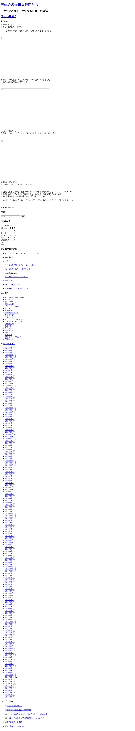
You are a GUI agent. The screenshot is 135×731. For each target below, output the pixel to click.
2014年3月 (9, 666)
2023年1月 (9, 432)
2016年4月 (9, 611)
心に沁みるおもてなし (13, 284)
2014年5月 (9, 661)
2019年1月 (9, 538)
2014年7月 (9, 657)
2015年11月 (9, 622)
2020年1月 (9, 511)
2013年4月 (9, 690)
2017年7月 (9, 578)
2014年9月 (9, 653)
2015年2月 (9, 642)
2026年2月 (9, 350)
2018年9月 (9, 547)
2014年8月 (9, 655)
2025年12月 (9, 355)
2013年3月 (9, 692)
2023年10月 (9, 412)
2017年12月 (9, 567)
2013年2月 (9, 695)
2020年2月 (9, 509)
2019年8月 (9, 522)
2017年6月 (9, 580)
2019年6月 (9, 527)
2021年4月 (9, 478)
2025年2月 (9, 377)
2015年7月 (9, 631)
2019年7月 (9, 525)
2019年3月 (9, 533)
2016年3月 (9, 613)
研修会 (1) (8, 335)
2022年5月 (9, 450)
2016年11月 (9, 595)
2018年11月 (9, 542)
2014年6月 (9, 659)
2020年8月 (9, 496)
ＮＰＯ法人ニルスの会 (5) (14, 297)
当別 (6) (8, 326)
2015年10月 (9, 624)
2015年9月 (9, 626)
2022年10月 (9, 439)
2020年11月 (9, 489)
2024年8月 (9, 390)
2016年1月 (9, 617)
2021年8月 (9, 469)
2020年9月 (9, 494)
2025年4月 (9, 372)
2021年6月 (9, 474)
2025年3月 (9, 374)
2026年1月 (9, 352)
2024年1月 (9, 405)
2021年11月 (9, 463)
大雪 (6, 261)
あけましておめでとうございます (17, 269)
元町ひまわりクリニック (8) (15, 321)
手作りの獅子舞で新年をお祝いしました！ (21, 265)
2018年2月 (9, 562)
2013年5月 (9, 688)
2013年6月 (9, 686)
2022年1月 (9, 458)
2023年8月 (9, 416)
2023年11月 (9, 410)
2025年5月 (9, 370)
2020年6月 (9, 500)
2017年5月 (9, 582)
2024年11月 (9, 383)
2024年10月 (9, 386)
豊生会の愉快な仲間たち (19, 4)
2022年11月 (9, 436)
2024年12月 (9, 381)
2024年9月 (9, 388)
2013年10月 (9, 677)
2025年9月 (9, 361)
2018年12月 (9, 540)
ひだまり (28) (10, 315)
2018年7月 (9, 551)
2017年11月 (9, 569)
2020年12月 (9, 487)
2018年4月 (9, 558)
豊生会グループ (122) (13, 337)
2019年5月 (9, 529)
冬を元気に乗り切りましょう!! (16, 277)
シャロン (8, 281)
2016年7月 (9, 604)
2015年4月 (9, 637)
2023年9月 (9, 414)
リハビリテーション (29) (14, 319)
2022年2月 (9, 456)
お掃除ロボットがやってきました (17, 288)
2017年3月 (9, 586)
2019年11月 (9, 516)
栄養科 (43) (9, 330)
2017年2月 (9, 589)
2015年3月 (9, 639)
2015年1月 (9, 644)
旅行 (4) (8, 328)
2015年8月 (9, 628)
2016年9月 (9, 600)
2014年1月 (9, 670)
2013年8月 (9, 681)
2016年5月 (9, 608)
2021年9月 (9, 467)
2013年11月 (9, 675)
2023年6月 (9, 421)
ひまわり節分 (8, 16)
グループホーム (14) (12, 306)
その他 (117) (9, 310)
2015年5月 (9, 635)
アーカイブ (10, 344)
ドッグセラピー (11, 273)
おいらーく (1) (10, 302)
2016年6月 (9, 606)
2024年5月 (9, 397)
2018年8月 (9, 549)
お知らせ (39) (10, 304)
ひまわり (11, 207)
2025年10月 (9, 359)
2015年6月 (9, 633)
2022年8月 (9, 443)
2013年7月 (9, 684)
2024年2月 (9, 403)
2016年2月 (9, 615)
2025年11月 (9, 357)
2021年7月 (9, 472)
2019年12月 (9, 514)
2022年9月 (9, 441)
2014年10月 (9, 650)
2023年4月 (9, 425)
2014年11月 (9, 648)
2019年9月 (9, 520)
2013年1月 (9, 697)
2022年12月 (9, 434)
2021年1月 (9, 485)
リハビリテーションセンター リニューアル (22, 253)
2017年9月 (9, 573)
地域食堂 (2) (9, 324)
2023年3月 (9, 427)
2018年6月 (9, 553)
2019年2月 (9, 536)
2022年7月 (9, 445)
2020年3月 (9, 507)
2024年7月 (9, 392)
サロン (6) (8, 308)
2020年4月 (9, 505)
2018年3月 (9, 560)
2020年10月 (9, 491)
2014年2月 (9, 668)
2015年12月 (9, 620)
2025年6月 (9, 368)
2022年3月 (9, 454)
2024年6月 (9, 394)
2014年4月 (9, 664)
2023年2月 (9, 430)
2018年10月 (9, 544)
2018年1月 (9, 564)
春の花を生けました (12, 257)
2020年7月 (9, 498)
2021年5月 (9, 476)
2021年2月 (9, 483)
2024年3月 (9, 401)
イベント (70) (10, 299)
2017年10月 (9, 571)
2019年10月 (9, 518)
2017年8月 (9, 575)
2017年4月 (9, 584)
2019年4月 (9, 531)
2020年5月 (9, 503)
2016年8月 (9, 602)
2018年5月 (9, 556)
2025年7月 (9, 366)
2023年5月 (9, 423)
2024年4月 (9, 399)
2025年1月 (9, 379)
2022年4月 (9, 452)
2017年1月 (9, 591)
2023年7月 (9, 419)
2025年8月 (9, 363)
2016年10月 (9, 597)
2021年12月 (9, 461)
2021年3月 (9, 480)
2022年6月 (9, 447)
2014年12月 (9, 646)
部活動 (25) (9, 339)
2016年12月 (9, 593)
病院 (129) (8, 332)
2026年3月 (9, 348)
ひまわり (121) (10, 317)
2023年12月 (9, 408)
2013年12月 (9, 672)
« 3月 (3, 244)
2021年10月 (9, 465)
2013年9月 (9, 679)
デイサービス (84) (11, 313)
